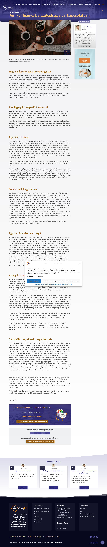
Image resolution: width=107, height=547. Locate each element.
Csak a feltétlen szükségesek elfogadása (53, 281)
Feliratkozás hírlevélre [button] (87, 516)
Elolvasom (23, 488)
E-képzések (61, 526)
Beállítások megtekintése (73, 281)
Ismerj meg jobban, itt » (84, 46)
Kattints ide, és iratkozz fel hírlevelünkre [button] (40, 442)
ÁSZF (29, 537)
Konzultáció (38, 519)
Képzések (37, 514)
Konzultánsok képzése (64, 518)
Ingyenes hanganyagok (41, 511)
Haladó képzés (62, 515)
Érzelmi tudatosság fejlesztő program (63, 509)
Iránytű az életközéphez (42, 508)
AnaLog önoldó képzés (64, 512)
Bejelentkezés (61, 528)
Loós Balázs (87, 27)
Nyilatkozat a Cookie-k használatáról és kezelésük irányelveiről (48, 284)
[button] (79, 264)
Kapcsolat (37, 522)
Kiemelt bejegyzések (87, 514)
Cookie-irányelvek (39, 537)
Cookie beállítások (53, 537)
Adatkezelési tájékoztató (67, 284)
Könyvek (36, 516)
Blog (81, 511)
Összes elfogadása (34, 281)
